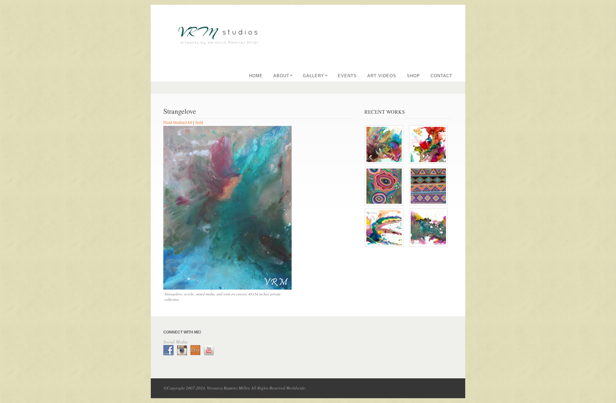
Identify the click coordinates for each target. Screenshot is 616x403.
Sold (199, 122)
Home (256, 75)
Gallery (315, 75)
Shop (413, 75)
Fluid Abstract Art (177, 122)
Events (347, 75)
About (283, 75)
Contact (441, 75)
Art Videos (381, 75)
